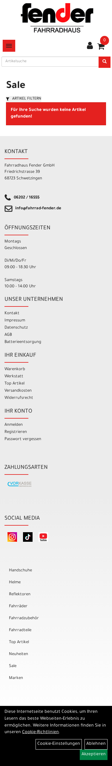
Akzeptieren (94, 754)
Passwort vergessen (22, 439)
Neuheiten (18, 654)
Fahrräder (18, 606)
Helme (15, 582)
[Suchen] (105, 62)
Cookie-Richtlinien (40, 732)
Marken (16, 678)
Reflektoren (19, 594)
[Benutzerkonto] (90, 46)
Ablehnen (96, 744)
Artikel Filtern (26, 99)
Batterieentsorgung (22, 342)
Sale (12, 666)
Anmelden (13, 425)
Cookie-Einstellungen (58, 744)
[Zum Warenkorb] (101, 48)
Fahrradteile (20, 630)
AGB (8, 335)
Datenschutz (16, 328)
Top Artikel (14, 384)
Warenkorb (14, 369)
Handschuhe (20, 570)
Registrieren (15, 432)
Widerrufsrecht (18, 398)
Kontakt (11, 313)
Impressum (14, 320)
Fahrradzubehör (24, 618)
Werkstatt (13, 376)
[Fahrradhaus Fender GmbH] (57, 18)
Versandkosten (18, 391)
